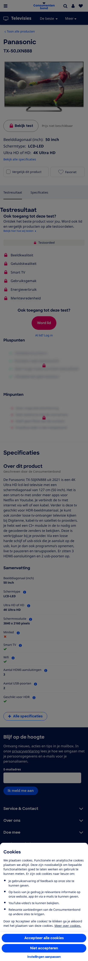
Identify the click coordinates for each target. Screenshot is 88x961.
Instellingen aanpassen (44, 957)
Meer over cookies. (67, 926)
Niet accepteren (44, 948)
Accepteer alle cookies (44, 938)
